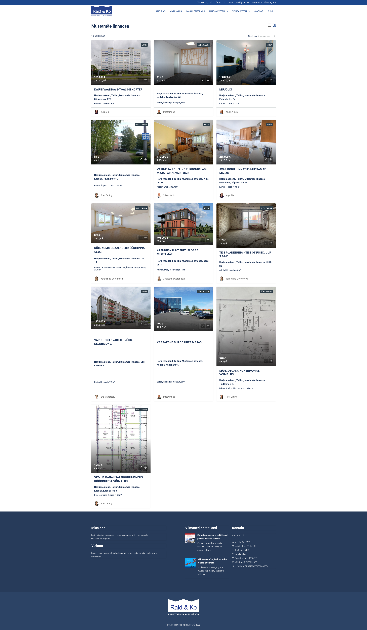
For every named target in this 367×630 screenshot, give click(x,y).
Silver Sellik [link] (169, 195)
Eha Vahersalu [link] (107, 396)
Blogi (271, 11)
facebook (257, 2)
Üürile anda (203, 45)
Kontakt (258, 11)
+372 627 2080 (242, 550)
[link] (121, 62)
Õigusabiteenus (241, 11)
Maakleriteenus (195, 11)
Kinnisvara (176, 11)
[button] (269, 25)
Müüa (144, 45)
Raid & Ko (160, 11)
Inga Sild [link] (104, 112)
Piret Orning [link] (169, 112)
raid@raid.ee (241, 554)
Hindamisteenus (218, 11)
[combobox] (266, 36)
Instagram (271, 2)
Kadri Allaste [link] (232, 112)
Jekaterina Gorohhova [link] (111, 278)
